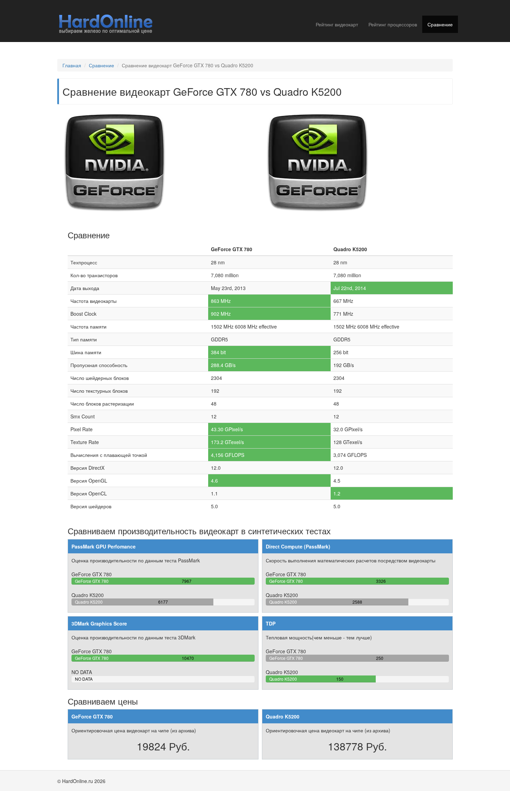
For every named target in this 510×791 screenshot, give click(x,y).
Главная (71, 65)
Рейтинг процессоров (392, 24)
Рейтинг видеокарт (337, 24)
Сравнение (440, 24)
